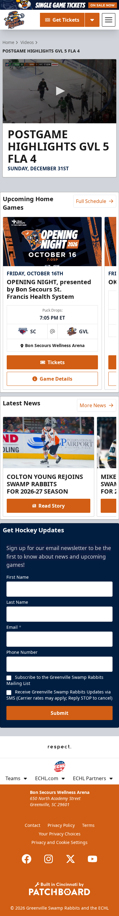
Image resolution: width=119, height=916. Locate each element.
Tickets (56, 362)
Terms (88, 825)
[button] (59, 91)
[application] (59, 91)
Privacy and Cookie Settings (59, 842)
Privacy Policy (61, 825)
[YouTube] (92, 858)
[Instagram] (48, 858)
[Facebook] (26, 858)
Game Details (56, 378)
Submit (59, 713)
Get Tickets (65, 19)
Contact (32, 825)
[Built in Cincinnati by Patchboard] (59, 888)
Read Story (51, 505)
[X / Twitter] (70, 858)
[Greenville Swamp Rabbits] (14, 20)
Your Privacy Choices (60, 834)
